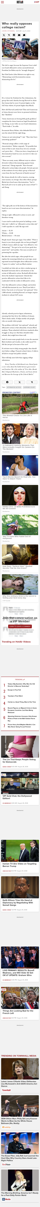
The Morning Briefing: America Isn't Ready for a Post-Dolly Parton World (19, 1194)
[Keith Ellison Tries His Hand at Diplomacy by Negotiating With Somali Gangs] (20, 887)
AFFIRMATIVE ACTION (14, 387)
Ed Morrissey (7, 803)
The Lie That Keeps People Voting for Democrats (19, 760)
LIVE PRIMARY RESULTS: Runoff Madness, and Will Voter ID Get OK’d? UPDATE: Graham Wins (18, 972)
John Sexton (7, 871)
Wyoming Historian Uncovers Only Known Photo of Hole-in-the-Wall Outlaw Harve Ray (22, 718)
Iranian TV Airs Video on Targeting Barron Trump (19, 865)
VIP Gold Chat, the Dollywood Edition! (17, 797)
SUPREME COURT (29, 387)
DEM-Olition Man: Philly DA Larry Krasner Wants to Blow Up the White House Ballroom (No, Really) (19, 1121)
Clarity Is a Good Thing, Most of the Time (22, 702)
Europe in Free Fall (14, 690)
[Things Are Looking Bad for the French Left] (20, 998)
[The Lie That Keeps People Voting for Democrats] (20, 747)
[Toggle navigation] (2, 2)
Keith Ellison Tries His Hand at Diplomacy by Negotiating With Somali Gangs (18, 902)
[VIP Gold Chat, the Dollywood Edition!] (20, 783)
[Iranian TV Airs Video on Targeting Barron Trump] (20, 851)
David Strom (7, 767)
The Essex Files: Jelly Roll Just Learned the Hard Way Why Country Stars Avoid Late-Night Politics (20, 1158)
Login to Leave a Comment (20, 626)
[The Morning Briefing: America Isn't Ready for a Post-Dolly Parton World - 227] (20, 1180)
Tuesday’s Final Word (15, 696)
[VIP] (36, 2)
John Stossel (8, 31)
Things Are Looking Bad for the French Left (18, 1012)
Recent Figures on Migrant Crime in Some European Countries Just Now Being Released (22, 710)
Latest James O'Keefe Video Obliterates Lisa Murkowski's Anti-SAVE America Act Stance (19, 1083)
